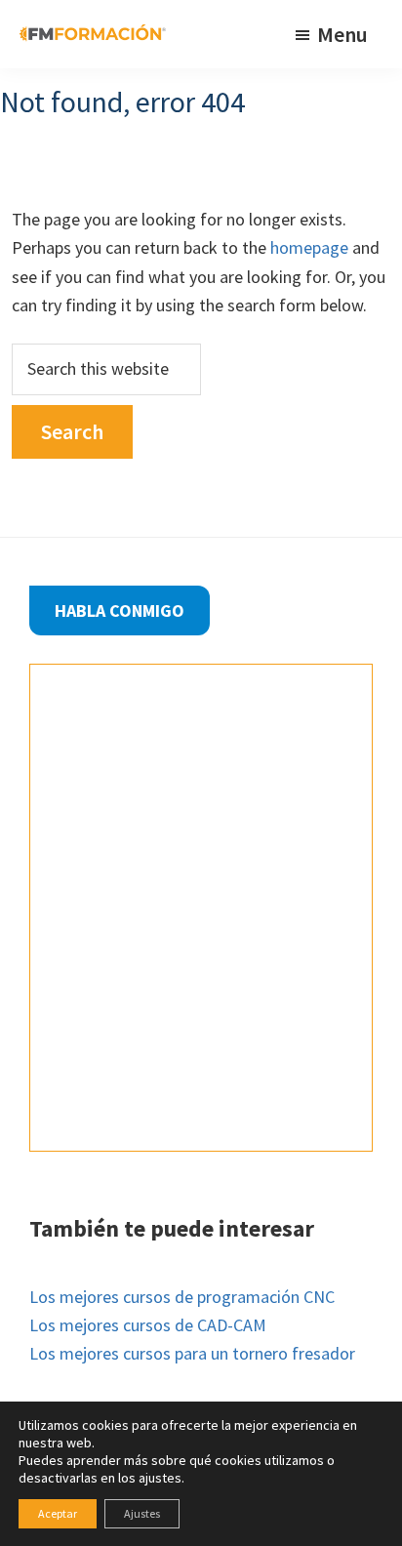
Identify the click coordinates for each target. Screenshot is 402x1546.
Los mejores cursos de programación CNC (182, 1296)
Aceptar (57, 1513)
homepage (309, 247)
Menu (342, 34)
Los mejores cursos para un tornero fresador (192, 1353)
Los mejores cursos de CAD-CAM (147, 1325)
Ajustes (142, 1513)
